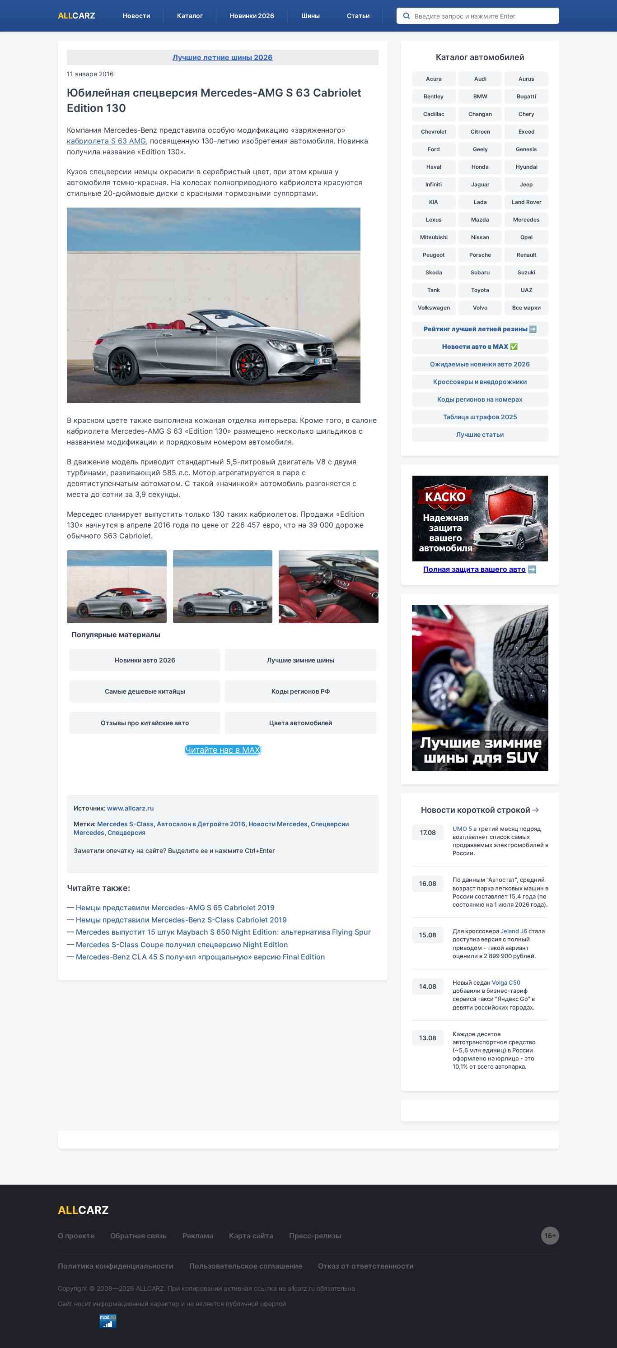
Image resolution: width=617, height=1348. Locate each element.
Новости (136, 15)
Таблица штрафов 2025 (480, 417)
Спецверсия (126, 832)
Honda (480, 166)
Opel (526, 237)
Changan (480, 114)
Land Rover (527, 202)
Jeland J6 (513, 931)
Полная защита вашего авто (474, 569)
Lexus (434, 219)
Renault (527, 254)
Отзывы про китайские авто (145, 723)
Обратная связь (138, 1235)
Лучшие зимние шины (300, 660)
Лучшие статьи (480, 434)
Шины (310, 15)
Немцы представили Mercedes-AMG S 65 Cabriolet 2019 (175, 907)
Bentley (434, 96)
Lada (480, 202)
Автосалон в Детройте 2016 (201, 824)
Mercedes (526, 219)
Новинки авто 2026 (145, 660)
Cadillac (433, 114)
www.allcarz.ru (130, 808)
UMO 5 (462, 828)
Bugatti (526, 96)
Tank (433, 290)
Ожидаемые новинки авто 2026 (480, 364)
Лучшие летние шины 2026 (223, 57)
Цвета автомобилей (300, 723)
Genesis (526, 149)
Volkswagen (434, 307)
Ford (434, 149)
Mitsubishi (434, 237)
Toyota (480, 290)
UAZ (527, 290)
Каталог (190, 15)
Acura (434, 78)
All (76, 15)
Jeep (526, 184)
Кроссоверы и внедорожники (480, 381)
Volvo (480, 307)
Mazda (480, 219)
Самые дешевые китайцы (145, 691)
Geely (480, 149)
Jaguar (480, 184)
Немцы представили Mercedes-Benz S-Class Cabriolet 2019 (181, 919)
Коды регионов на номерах (480, 399)
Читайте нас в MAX (222, 750)
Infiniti (433, 184)
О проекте (76, 1235)
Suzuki (526, 272)
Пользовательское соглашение (245, 1265)
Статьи (358, 15)
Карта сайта (251, 1235)
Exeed (527, 131)
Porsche (480, 254)
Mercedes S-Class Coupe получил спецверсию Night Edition (182, 944)
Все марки (526, 307)
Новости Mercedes (278, 824)
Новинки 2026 (252, 15)
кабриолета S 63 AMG (106, 140)
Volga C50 (506, 982)
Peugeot (434, 254)
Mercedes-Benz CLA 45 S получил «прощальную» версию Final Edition (200, 956)
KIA (433, 202)
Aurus (526, 78)
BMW (480, 96)
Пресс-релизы (315, 1235)
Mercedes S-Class (125, 824)
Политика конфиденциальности (115, 1265)
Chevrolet (434, 131)
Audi (480, 78)
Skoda (433, 272)
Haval (433, 166)
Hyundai (527, 166)
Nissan (480, 237)
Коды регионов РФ (300, 691)
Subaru (480, 272)
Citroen (480, 131)
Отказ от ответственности (366, 1265)
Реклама (197, 1235)
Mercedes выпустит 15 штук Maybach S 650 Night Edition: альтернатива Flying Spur (223, 931)
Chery (526, 114)
